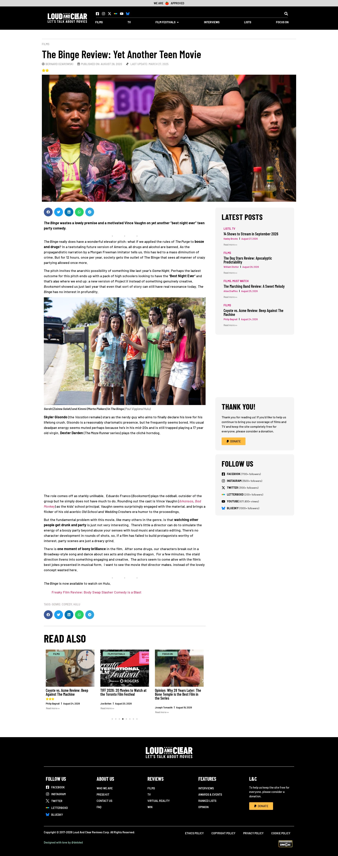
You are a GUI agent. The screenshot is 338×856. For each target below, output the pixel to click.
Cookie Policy (280, 833)
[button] (286, 13)
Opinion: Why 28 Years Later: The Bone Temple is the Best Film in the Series (178, 694)
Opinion (203, 807)
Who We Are (105, 788)
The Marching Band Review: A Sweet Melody (254, 286)
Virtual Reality (158, 800)
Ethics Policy (194, 833)
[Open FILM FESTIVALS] (177, 22)
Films (45, 44)
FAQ (99, 807)
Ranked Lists (207, 800)
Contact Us (104, 800)
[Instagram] (103, 13)
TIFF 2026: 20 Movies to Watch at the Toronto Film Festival (123, 692)
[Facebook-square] (97, 13)
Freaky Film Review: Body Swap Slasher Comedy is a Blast (96, 592)
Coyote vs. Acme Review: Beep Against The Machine (67, 692)
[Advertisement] (125, 465)
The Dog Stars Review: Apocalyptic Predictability (248, 260)
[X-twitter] (109, 13)
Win (149, 807)
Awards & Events (210, 794)
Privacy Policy (253, 833)
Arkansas (186, 501)
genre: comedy (62, 604)
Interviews (206, 788)
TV (149, 794)
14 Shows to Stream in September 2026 (251, 233)
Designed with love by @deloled (63, 842)
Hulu (76, 604)
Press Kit (103, 794)
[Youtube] (121, 13)
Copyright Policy (223, 833)
